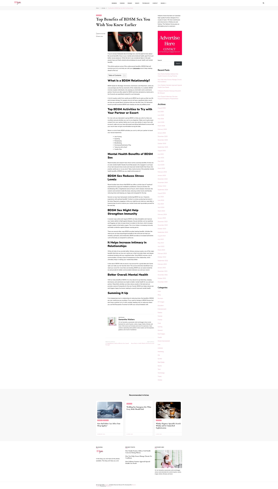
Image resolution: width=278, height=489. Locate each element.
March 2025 (161, 168)
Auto (159, 291)
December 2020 (162, 282)
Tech (159, 369)
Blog (159, 295)
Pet (159, 355)
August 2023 (162, 236)
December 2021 (162, 271)
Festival (160, 316)
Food (159, 323)
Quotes (160, 359)
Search (160, 60)
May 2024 (161, 204)
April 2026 (161, 122)
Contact (155, 3)
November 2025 (163, 140)
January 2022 (162, 268)
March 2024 (161, 211)
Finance (130, 3)
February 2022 (162, 264)
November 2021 (163, 275)
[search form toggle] (263, 3)
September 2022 (163, 260)
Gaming (160, 327)
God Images (161, 334)
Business (114, 3)
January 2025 (162, 175)
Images (163, 3)
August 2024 (162, 193)
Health (137, 3)
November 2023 (163, 225)
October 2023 (162, 229)
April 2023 (161, 246)
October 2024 (162, 186)
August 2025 (162, 150)
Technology (145, 3)
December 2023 (162, 221)
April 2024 (161, 207)
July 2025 (161, 154)
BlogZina (107, 485)
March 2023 (161, 250)
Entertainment (162, 309)
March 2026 (161, 126)
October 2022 (162, 257)
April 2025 (161, 165)
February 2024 (162, 214)
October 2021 (162, 278)
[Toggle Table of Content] (123, 75)
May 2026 (161, 119)
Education (161, 305)
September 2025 (163, 147)
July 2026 (161, 111)
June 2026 (161, 115)
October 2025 (162, 143)
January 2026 (162, 133)
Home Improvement (164, 341)
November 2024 (163, 182)
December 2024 (162, 179)
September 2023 (163, 232)
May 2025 (161, 161)
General (160, 330)
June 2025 (161, 158)
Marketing (161, 351)
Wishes (160, 380)
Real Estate (161, 362)
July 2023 (161, 239)
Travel (159, 376)
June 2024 (161, 200)
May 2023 (161, 243)
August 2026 (162, 108)
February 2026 (162, 129)
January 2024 (162, 218)
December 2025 (162, 136)
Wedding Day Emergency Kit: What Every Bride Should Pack (139, 408)
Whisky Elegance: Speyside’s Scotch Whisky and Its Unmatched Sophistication (168, 426)
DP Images (161, 302)
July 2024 (161, 197)
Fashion (122, 3)
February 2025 (162, 172)
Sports (160, 366)
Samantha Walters (100, 33)
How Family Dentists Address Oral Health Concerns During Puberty (137, 452)
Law (159, 344)
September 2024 (163, 189)
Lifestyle (99, 15)
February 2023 (162, 253)
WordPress (108, 486)
